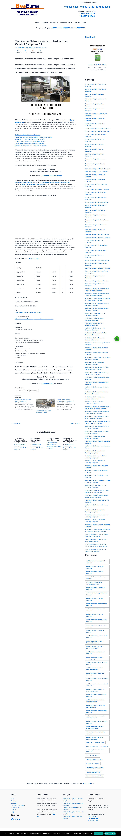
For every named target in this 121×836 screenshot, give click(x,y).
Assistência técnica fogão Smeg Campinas (20, 440)
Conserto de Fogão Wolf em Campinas (97, 131)
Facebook (90, 37)
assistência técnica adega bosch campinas (95, 561)
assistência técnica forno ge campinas (94, 615)
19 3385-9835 (56, 28)
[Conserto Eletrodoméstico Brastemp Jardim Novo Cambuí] (67, 404)
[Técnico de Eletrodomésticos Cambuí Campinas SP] (45, 404)
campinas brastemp (92, 746)
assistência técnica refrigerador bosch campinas (95, 706)
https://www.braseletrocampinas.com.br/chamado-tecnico (34, 319)
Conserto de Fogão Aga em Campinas (97, 281)
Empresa (14, 801)
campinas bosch (99, 742)
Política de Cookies (110, 833)
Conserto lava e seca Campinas (53, 439)
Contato (13, 809)
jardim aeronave (92, 755)
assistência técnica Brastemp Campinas (94, 572)
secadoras (32, 184)
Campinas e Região (34, 258)
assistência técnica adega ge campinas (94, 567)
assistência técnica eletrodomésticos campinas (96, 577)
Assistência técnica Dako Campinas (36, 440)
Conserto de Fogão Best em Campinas (97, 260)
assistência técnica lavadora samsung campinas (97, 679)
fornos (67, 182)
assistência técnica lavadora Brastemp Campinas (94, 668)
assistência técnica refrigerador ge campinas (96, 711)
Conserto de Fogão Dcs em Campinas (97, 234)
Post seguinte (75, 423)
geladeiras (18, 182)
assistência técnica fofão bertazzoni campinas (94, 583)
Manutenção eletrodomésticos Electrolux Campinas (31, 146)
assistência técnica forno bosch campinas (95, 610)
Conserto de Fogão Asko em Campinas (97, 268)
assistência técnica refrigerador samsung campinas (95, 717)
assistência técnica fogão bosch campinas (95, 588)
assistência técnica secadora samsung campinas (94, 738)
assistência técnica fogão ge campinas (94, 599)
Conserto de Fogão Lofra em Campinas (97, 169)
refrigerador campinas (92, 763)
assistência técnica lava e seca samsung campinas (95, 700)
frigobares (50, 182)
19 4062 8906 (103, 7)
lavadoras (25, 184)
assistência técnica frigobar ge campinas (95, 631)
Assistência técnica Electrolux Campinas (27, 135)
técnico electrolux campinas (94, 776)
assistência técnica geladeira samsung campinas (94, 658)
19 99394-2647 (48, 383)
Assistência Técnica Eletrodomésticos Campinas (19, 446)
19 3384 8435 (87, 7)
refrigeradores (27, 182)
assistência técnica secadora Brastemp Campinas (94, 727)
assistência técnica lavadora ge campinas (95, 674)
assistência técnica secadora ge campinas (95, 733)
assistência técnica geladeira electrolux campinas (94, 647)
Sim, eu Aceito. (99, 833)
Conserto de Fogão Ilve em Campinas (97, 189)
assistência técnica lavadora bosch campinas (96, 663)
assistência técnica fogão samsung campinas (96, 604)
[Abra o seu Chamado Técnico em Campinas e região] (97, 53)
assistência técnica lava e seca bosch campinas (97, 684)
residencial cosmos (94, 772)
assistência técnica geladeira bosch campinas (96, 636)
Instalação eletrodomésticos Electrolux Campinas (30, 139)
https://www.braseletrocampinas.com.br (28, 312)
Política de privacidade (18, 805)
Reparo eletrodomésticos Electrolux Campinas (29, 143)
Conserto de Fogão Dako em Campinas (97, 237)
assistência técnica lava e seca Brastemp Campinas (95, 690)
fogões (62, 182)
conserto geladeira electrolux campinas (95, 750)
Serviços (13, 803)
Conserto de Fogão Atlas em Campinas (97, 128)
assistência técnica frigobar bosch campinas (96, 626)
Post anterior (16, 423)
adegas (57, 182)
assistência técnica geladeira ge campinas (95, 652)
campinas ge (104, 746)
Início (12, 799)
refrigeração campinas (95, 768)
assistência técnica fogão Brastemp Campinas (96, 594)
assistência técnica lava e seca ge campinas (96, 695)
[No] (119, 833)
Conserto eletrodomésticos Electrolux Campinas (30, 141)
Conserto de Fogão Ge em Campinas (96, 202)
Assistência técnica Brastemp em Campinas (70, 440)
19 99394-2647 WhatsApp (52, 176)
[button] (57, 22)
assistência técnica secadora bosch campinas (96, 722)
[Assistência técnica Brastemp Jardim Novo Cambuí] (25, 404)
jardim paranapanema (94, 760)
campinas (89, 742)
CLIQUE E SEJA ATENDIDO (97, 65)
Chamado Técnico (16, 807)
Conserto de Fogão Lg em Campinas (96, 172)
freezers (44, 182)
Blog (12, 812)
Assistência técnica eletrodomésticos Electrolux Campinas (33, 137)
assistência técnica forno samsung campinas (96, 620)
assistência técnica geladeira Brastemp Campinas (94, 642)
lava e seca (40, 184)
